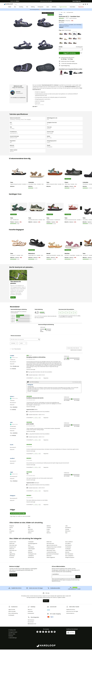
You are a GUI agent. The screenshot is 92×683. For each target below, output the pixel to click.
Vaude (48, 531)
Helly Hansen (31, 531)
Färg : (65, 30)
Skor (15, 6)
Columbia (49, 527)
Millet (29, 527)
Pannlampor (12, 555)
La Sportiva (11, 531)
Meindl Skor (49, 555)
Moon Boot (30, 529)
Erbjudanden (81, 6)
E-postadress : (55, 574)
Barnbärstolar (31, 557)
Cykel (47, 6)
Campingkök (30, 541)
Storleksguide (79, 46)
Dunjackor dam (12, 541)
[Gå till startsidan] (60, 12)
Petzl (66, 532)
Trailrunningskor (31, 548)
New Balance (68, 527)
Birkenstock (67, 531)
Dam (62, 12)
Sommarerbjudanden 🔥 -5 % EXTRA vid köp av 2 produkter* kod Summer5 (46, 9)
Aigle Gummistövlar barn (52, 545)
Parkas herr (11, 548)
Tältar (10, 552)
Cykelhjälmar (31, 555)
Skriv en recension (73, 18)
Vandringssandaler (70, 12)
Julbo (66, 525)
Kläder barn (49, 541)
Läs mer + (61, 27)
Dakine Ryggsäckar (51, 557)
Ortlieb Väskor (68, 550)
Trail (27, 6)
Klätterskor (30, 552)
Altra (29, 525)
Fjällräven (49, 525)
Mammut (49, 532)
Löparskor (30, 550)
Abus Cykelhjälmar (69, 555)
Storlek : (61, 46)
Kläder (9, 6)
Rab (10, 529)
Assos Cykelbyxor (69, 541)
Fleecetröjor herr (13, 550)
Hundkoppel (67, 548)
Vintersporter (40, 6)
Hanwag (67, 529)
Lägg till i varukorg (69, 53)
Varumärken (72, 6)
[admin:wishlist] (81, 53)
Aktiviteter (54, 6)
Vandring (21, 6)
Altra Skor (67, 552)
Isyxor (29, 545)
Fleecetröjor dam (13, 545)
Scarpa (48, 529)
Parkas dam (11, 543)
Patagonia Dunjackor (69, 557)
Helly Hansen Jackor (51, 550)
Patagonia (11, 525)
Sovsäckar (11, 557)
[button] (23, 23)
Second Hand (64, 6)
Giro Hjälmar (68, 543)
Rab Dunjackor (68, 545)
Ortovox (11, 527)
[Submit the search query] (79, 4)
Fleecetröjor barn (50, 543)
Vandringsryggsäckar (32, 543)
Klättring (33, 6)
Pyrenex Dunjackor (51, 548)
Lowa (10, 532)
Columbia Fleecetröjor (51, 552)
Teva (60, 14)
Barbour (29, 532)
